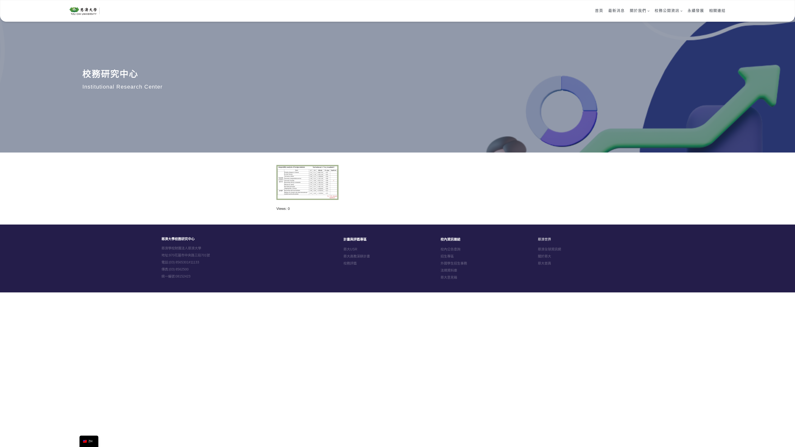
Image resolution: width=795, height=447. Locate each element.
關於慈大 (544, 256)
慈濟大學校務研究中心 (178, 239)
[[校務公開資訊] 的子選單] (681, 11)
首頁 (599, 10)
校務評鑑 (350, 263)
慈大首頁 (544, 263)
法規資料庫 (449, 270)
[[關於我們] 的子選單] (648, 11)
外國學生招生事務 (454, 263)
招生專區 (447, 256)
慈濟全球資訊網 (549, 249)
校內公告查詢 (450, 249)
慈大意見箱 (449, 277)
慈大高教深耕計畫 (356, 256)
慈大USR (350, 249)
